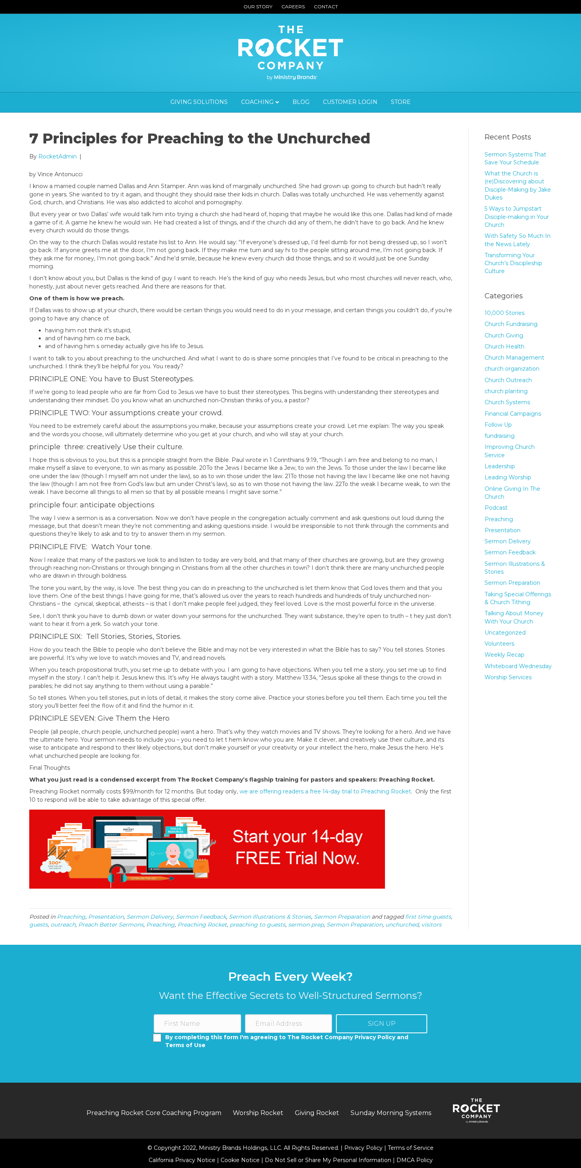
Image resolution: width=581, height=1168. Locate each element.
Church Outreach (508, 380)
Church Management (514, 357)
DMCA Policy (414, 1160)
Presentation (106, 916)
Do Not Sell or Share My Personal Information (328, 1160)
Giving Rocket (317, 1113)
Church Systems (507, 402)
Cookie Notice (241, 1160)
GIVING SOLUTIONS (199, 101)
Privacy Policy (364, 1147)
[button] (381, 1023)
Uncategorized (505, 632)
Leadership (500, 466)
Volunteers (499, 643)
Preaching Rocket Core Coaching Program (154, 1113)
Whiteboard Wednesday (518, 666)
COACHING (257, 101)
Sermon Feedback (201, 916)
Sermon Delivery (149, 916)
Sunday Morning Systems (391, 1113)
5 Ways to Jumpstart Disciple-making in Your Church (517, 216)
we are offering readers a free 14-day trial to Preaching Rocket (325, 791)
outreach (63, 924)
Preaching (71, 916)
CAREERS (293, 6)
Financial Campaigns (513, 413)
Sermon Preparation (342, 916)
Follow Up (498, 424)
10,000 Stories (504, 312)
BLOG (300, 101)
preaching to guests (257, 924)
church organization (512, 368)
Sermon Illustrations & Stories (270, 916)
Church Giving (504, 335)
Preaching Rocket (202, 924)
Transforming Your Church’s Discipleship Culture (513, 263)
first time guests (428, 916)
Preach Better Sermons (110, 924)
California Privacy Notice (183, 1160)
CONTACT (326, 6)
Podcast (496, 507)
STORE (401, 101)
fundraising (500, 435)
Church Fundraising (511, 324)
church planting (506, 391)
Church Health (504, 346)
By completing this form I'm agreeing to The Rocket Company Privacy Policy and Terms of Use (286, 1041)
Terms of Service (411, 1147)
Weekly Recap (504, 654)
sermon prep (306, 924)
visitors (431, 924)
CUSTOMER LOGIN (350, 101)
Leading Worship (508, 477)
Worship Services (508, 677)
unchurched (402, 924)
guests (38, 924)
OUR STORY (257, 6)
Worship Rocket (258, 1113)
